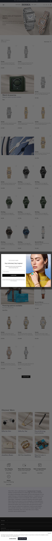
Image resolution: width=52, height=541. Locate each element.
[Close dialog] (49, 255)
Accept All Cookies (22, 538)
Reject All (49, 533)
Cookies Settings (12, 538)
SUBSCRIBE (13, 275)
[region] (26, 536)
